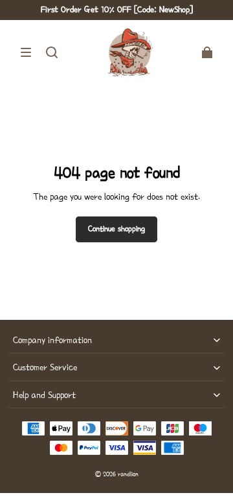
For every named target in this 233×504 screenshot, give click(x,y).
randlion (128, 474)
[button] (26, 52)
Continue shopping (116, 228)
